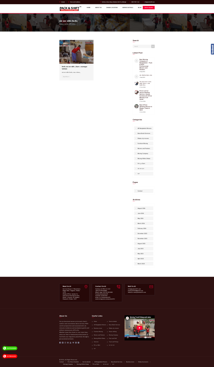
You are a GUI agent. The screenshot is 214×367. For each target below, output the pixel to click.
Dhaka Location (112, 7)
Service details (127, 7)
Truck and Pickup (113, 341)
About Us (98, 7)
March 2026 (141, 223)
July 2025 (140, 248)
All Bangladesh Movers (145, 128)
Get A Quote (149, 7)
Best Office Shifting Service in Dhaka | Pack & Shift (146, 107)
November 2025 (142, 238)
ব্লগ (139, 173)
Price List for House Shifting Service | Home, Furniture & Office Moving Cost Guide (146, 95)
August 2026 (141, 208)
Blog (139, 7)
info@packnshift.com (150, 2)
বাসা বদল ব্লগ (141, 168)
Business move (98, 328)
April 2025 (141, 258)
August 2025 (141, 243)
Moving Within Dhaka (144, 158)
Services (96, 341)
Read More (65, 76)
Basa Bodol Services (144, 133)
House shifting (113, 331)
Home (88, 7)
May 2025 (140, 253)
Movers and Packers (144, 148)
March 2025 (141, 263)
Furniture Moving (143, 143)
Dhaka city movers (143, 138)
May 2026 (140, 218)
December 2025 (142, 233)
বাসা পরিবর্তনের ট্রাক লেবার (146, 75)
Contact (63, 2)
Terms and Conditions (75, 2)
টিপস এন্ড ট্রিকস (141, 163)
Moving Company (143, 153)
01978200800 (11, 348)
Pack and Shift (113, 338)
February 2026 (142, 228)
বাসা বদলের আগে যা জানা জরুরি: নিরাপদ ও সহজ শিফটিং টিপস (145, 83)
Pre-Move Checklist (73, 362)
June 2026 (141, 213)
